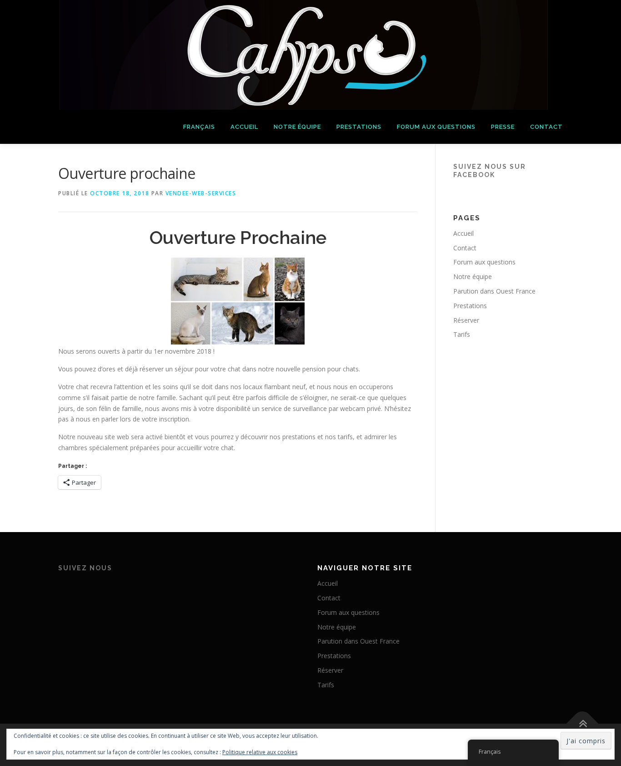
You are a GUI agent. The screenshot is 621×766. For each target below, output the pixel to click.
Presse (503, 126)
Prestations (358, 126)
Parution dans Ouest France (494, 291)
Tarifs (461, 334)
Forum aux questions (436, 126)
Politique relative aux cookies (259, 752)
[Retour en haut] (582, 723)
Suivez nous (85, 568)
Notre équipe (297, 126)
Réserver (466, 320)
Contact (546, 126)
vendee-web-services (200, 193)
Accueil (244, 126)
